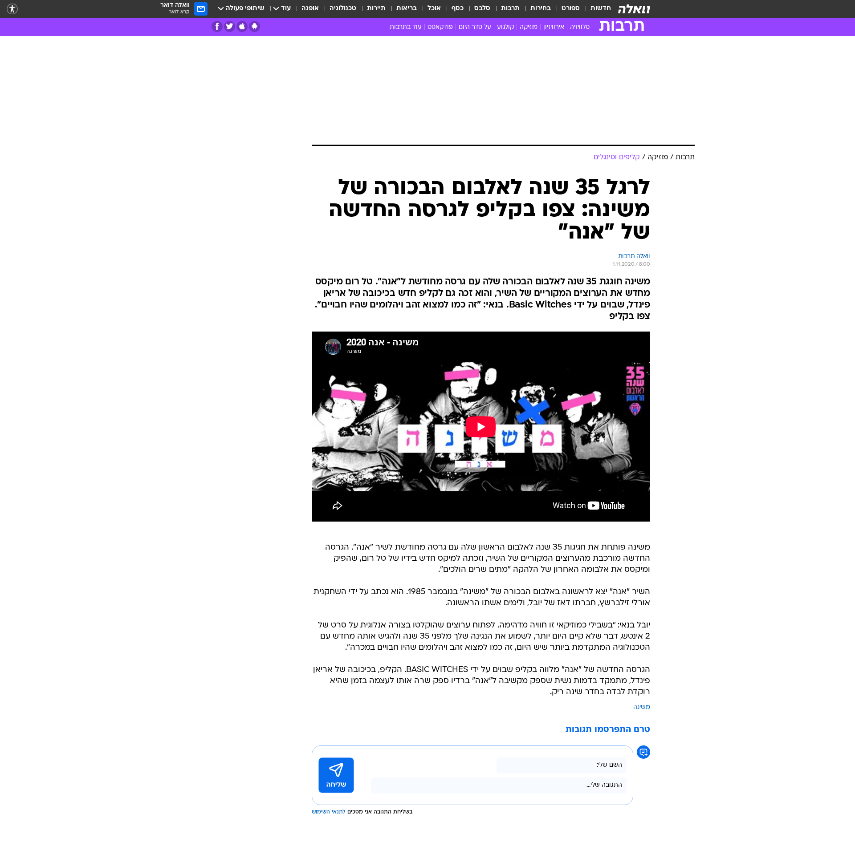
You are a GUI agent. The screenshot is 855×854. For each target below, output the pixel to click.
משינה (641, 707)
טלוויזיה (580, 27)
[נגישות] (12, 9)
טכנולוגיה (343, 8)
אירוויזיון (553, 27)
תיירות (376, 8)
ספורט (571, 8)
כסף (458, 8)
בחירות (540, 8)
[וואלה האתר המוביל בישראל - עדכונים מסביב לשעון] (634, 8)
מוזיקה (528, 27)
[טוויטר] (229, 26)
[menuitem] (595, 9)
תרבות (510, 8)
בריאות (406, 8)
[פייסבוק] (217, 26)
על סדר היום (475, 27)
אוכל (434, 8)
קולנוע (505, 27)
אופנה (310, 8)
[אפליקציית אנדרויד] (254, 26)
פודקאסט (440, 27)
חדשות (600, 8)
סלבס (482, 8)
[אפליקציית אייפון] (242, 26)
